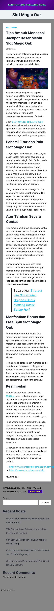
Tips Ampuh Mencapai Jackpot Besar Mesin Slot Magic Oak (25, 38)
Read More (12, 477)
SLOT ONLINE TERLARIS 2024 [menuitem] (27, 122)
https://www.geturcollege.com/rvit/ (26, 470)
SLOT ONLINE (11, 27)
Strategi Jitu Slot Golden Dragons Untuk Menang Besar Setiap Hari (28, 300)
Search (6, 498)
